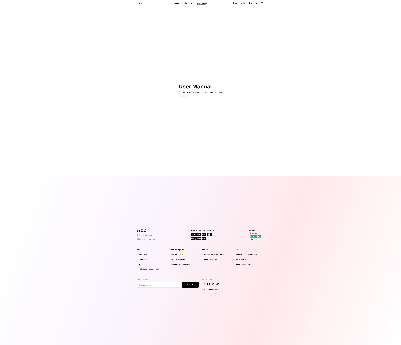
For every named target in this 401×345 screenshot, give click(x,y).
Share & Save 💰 (177, 254)
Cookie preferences (243, 264)
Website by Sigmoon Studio (149, 269)
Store (235, 3)
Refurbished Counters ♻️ (180, 264)
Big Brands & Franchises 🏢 (214, 254)
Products (176, 3)
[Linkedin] (213, 284)
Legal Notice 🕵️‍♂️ (242, 259)
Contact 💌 (143, 259)
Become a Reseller (178, 259)
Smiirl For (188, 3)
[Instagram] (204, 284)
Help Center (253, 3)
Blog (140, 264)
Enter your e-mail (144, 284)
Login (243, 3)
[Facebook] (208, 284)
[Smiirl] (217, 284)
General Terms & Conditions (246, 254)
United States (212, 289)
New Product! (201, 3)
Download (183, 97)
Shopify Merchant (210, 259)
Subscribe (190, 285)
